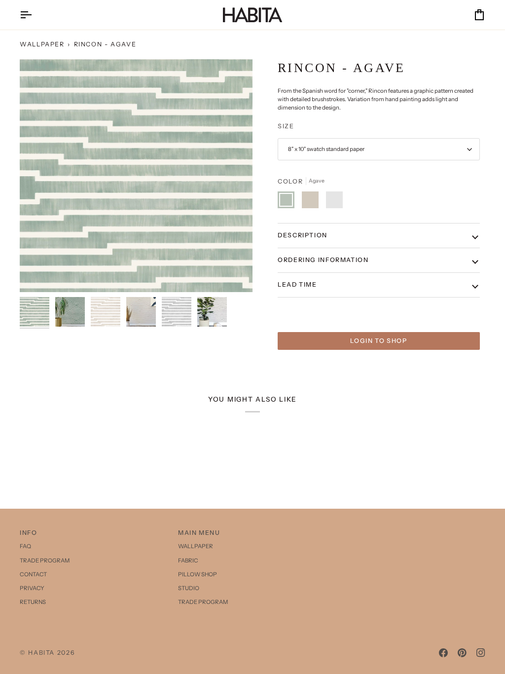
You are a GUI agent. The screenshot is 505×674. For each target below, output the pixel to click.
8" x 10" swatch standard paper (326, 149)
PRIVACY (32, 588)
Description (302, 235)
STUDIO (188, 588)
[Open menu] (34, 15)
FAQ (25, 546)
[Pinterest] (462, 652)
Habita (41, 652)
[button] (410, 530)
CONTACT (33, 574)
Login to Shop (378, 340)
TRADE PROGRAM (45, 560)
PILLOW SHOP (197, 574)
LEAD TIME (297, 284)
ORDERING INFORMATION (323, 259)
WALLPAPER (42, 44)
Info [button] (28, 532)
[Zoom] (136, 175)
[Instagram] (480, 652)
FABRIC (188, 560)
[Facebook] (443, 652)
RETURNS (33, 602)
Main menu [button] (199, 532)
